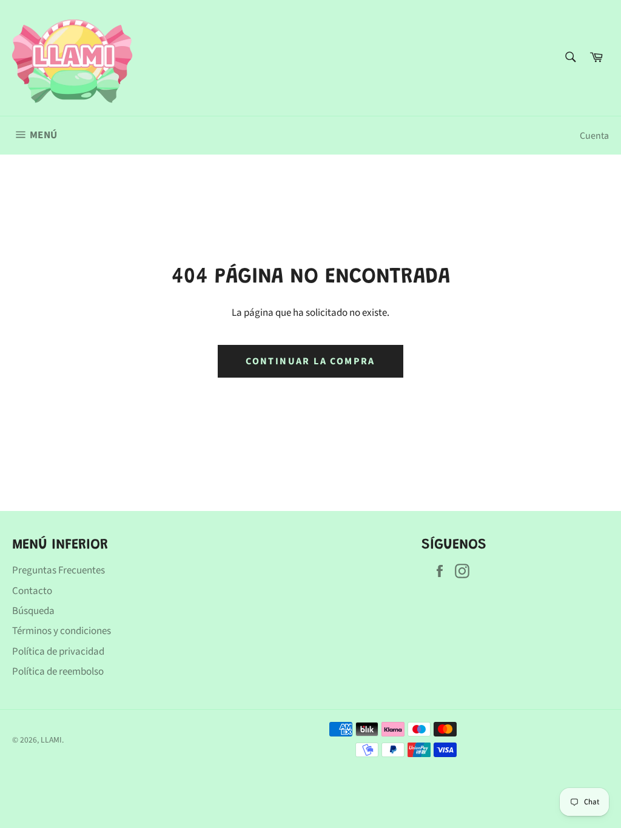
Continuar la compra (310, 361)
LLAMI (51, 740)
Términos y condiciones (61, 631)
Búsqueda (33, 611)
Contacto (32, 591)
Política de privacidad (58, 651)
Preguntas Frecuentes (58, 570)
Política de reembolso (58, 671)
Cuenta (594, 135)
